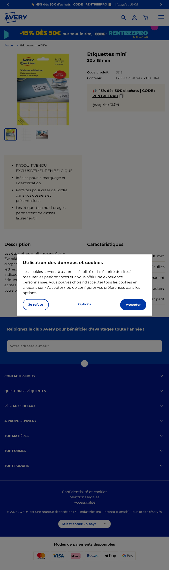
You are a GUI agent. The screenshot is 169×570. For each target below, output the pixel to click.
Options (84, 304)
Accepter (133, 305)
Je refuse (35, 305)
